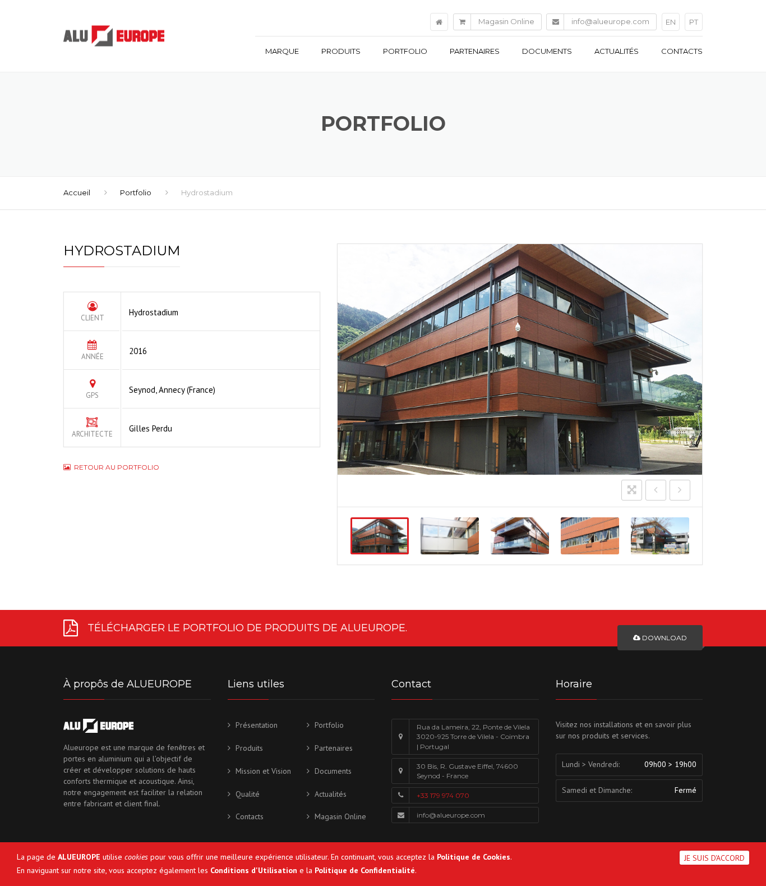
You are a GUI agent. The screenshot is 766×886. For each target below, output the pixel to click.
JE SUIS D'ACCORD (714, 858)
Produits (341, 51)
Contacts (682, 51)
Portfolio (405, 51)
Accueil (76, 192)
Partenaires (475, 51)
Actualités (616, 51)
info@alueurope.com (610, 21)
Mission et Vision (263, 771)
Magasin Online (506, 21)
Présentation (257, 725)
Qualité (248, 794)
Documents (547, 51)
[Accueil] (439, 22)
